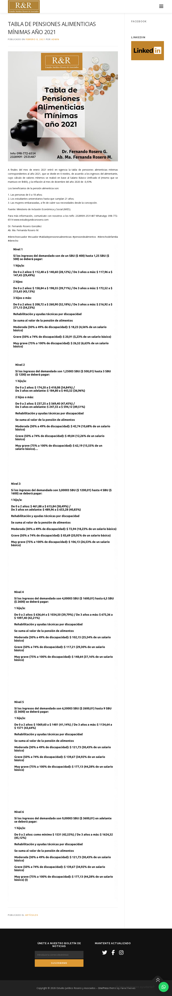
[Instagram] (121, 952)
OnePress (103, 988)
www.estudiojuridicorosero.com (31, 219)
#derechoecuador (18, 236)
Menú (161, 6)
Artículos (31, 915)
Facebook (139, 21)
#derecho (13, 240)
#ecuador (33, 236)
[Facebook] (113, 952)
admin (55, 39)
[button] (164, 987)
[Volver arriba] (158, 980)
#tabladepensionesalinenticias (56, 236)
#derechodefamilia (108, 236)
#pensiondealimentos (85, 236)
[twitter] (104, 952)
